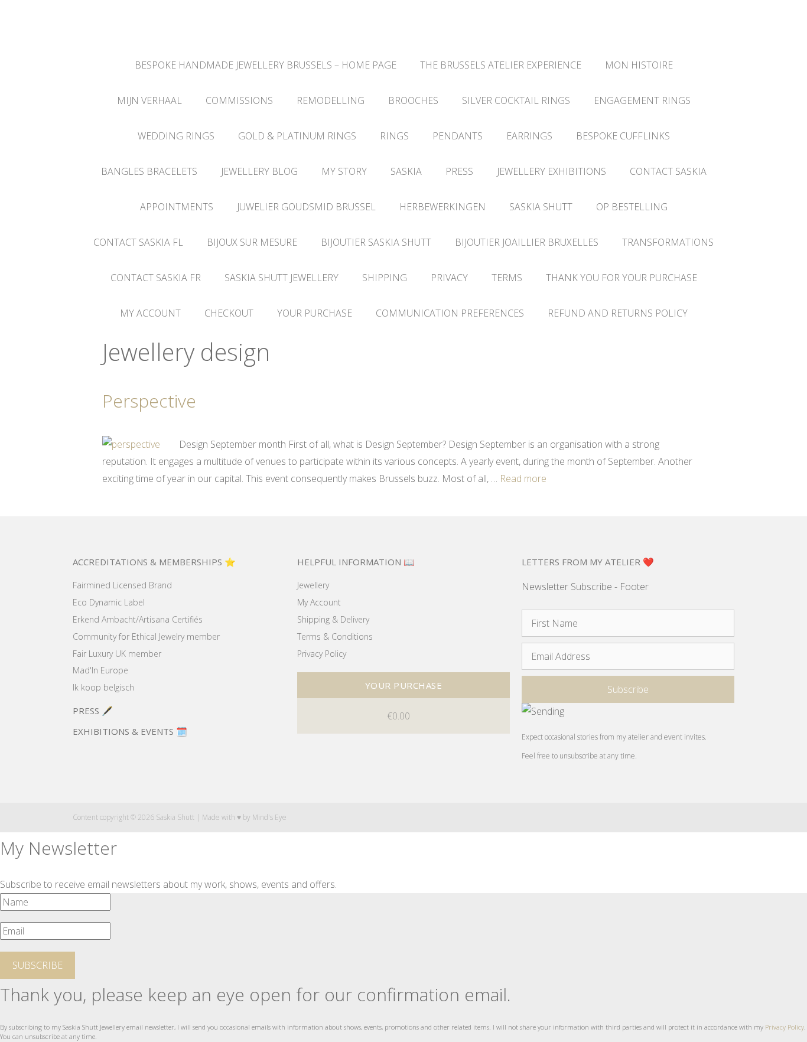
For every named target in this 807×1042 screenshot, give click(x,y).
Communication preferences (450, 313)
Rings (394, 135)
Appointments (176, 206)
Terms (507, 277)
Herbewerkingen (442, 206)
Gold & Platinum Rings (297, 135)
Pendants (457, 135)
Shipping (384, 277)
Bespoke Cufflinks (623, 135)
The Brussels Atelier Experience (500, 64)
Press (459, 171)
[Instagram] (683, 817)
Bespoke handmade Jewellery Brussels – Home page (265, 64)
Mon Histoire (639, 64)
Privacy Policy (784, 1027)
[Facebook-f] (660, 817)
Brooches (413, 100)
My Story (344, 171)
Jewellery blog (259, 171)
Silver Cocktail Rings (516, 100)
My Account (150, 313)
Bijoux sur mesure (252, 242)
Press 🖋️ (93, 711)
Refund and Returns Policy (618, 313)
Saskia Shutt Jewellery (281, 277)
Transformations (668, 242)
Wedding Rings (176, 135)
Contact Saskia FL (138, 242)
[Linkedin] (729, 817)
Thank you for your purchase (621, 277)
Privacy (449, 277)
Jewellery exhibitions (551, 171)
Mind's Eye (269, 817)
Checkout (228, 313)
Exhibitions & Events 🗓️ (130, 731)
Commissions (239, 100)
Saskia (406, 171)
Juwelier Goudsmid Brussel (306, 206)
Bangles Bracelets (149, 171)
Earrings (529, 135)
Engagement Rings (642, 100)
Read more (523, 478)
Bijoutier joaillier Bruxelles (526, 242)
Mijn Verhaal (149, 100)
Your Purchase (314, 313)
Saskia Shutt (540, 206)
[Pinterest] (706, 817)
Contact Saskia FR (155, 277)
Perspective (149, 401)
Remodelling (331, 100)
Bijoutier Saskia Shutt (376, 242)
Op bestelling (632, 206)
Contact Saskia (668, 171)
